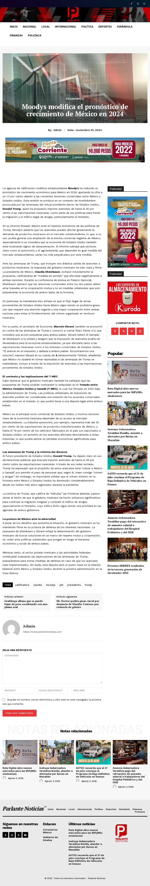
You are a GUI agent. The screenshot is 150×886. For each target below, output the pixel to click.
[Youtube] (25, 835)
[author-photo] (5, 778)
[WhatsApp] (140, 331)
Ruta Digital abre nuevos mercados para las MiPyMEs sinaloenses (125, 392)
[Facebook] (131, 4)
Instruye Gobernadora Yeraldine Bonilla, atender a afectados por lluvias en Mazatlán (125, 434)
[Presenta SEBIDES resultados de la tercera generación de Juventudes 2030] (127, 550)
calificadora (22, 585)
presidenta (74, 585)
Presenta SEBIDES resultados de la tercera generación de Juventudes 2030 (126, 569)
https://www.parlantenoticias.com (42, 631)
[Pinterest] (131, 331)
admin (57, 130)
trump (88, 585)
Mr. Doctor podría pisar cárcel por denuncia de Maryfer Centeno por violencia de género (77, 604)
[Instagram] (138, 4)
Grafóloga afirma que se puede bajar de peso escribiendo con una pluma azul (25, 604)
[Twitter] (144, 4)
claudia (37, 585)
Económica (75, 99)
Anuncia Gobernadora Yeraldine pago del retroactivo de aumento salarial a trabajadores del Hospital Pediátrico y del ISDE (127, 525)
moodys (51, 585)
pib (61, 585)
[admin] (11, 629)
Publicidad (116, 274)
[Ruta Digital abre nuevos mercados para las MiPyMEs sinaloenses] (127, 373)
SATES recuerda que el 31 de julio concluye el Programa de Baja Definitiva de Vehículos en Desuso (127, 479)
